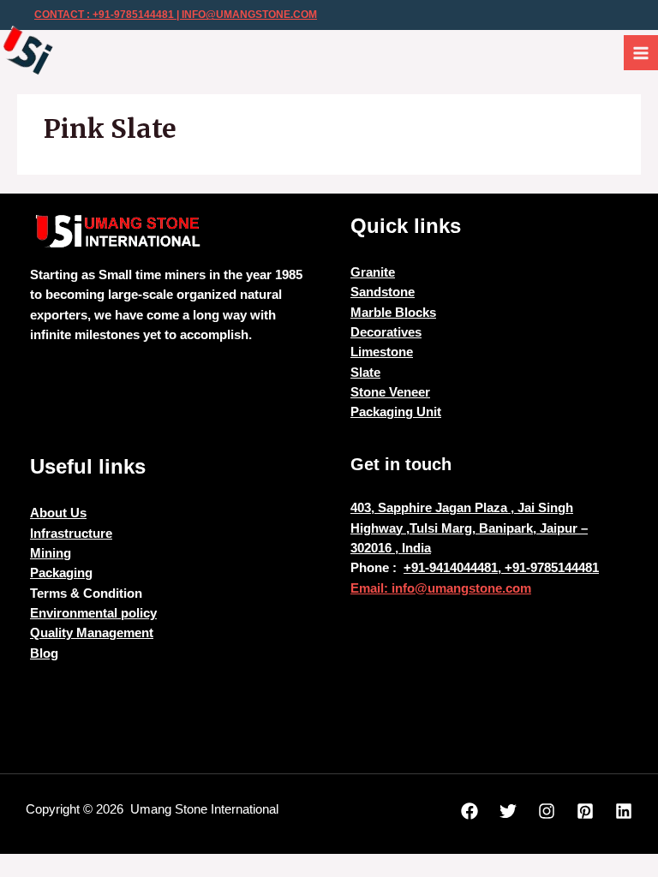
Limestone (381, 352)
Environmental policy (93, 613)
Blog (44, 653)
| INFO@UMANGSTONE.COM (245, 15)
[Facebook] (469, 811)
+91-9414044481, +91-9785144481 (501, 568)
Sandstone (382, 292)
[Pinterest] (585, 811)
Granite (372, 272)
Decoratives (386, 332)
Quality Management (91, 633)
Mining (50, 553)
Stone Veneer (390, 392)
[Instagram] (546, 811)
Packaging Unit (395, 412)
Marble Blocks (393, 312)
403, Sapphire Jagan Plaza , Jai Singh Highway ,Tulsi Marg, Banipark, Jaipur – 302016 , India (469, 528)
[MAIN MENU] (641, 52)
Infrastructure (71, 533)
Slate (365, 372)
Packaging (61, 573)
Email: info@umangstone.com (440, 588)
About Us (58, 513)
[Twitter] (508, 811)
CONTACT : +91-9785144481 (104, 15)
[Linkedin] (623, 811)
